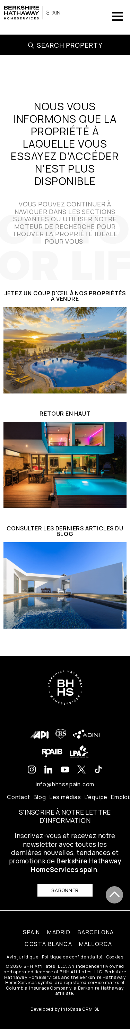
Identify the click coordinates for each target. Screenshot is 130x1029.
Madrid (59, 932)
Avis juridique (22, 957)
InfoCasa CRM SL (80, 1009)
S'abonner (65, 890)
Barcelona (96, 932)
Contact (18, 797)
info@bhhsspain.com (65, 784)
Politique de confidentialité (72, 957)
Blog (40, 797)
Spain (31, 932)
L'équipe (96, 797)
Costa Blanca (48, 944)
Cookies (114, 957)
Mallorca (95, 944)
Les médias (65, 797)
